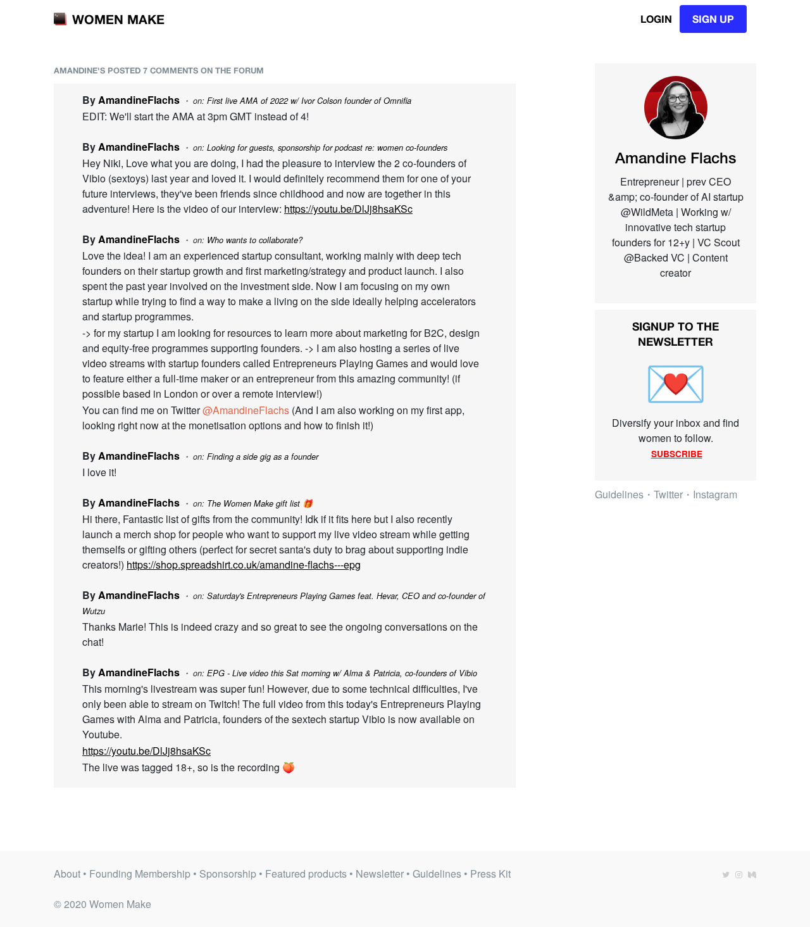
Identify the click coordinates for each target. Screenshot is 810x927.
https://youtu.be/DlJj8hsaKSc (348, 208)
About (67, 873)
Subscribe (676, 454)
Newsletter (380, 873)
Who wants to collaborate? (254, 240)
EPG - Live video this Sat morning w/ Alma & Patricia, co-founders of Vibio (342, 673)
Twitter (668, 494)
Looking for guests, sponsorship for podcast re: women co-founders (327, 147)
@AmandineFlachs (245, 410)
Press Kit (490, 873)
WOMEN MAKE (118, 19)
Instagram (715, 494)
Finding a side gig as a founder (262, 456)
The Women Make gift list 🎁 (260, 503)
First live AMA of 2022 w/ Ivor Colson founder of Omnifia (309, 100)
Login (656, 19)
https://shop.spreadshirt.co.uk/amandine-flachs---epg (244, 564)
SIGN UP (713, 19)
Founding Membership (139, 873)
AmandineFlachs (139, 99)
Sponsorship (227, 873)
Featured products (306, 873)
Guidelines (619, 494)
